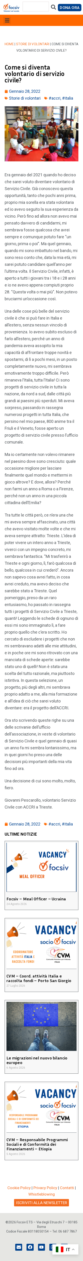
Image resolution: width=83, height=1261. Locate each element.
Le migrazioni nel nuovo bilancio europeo (37, 1060)
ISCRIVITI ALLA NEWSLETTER (41, 1202)
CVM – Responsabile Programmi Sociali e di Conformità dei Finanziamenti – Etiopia (37, 1144)
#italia (67, 98)
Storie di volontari (33, 44)
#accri (54, 98)
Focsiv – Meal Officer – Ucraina (36, 898)
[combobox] (36, 6)
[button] (7, 20)
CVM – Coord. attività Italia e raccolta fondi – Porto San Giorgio (38, 978)
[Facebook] (30, 1247)
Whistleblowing (41, 1194)
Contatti (67, 1187)
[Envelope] (18, 1247)
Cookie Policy (19, 1187)
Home (9, 44)
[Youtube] (41, 1247)
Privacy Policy (45, 1187)
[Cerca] (53, 8)
